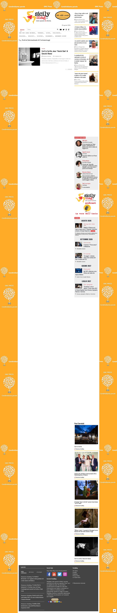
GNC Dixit (84, 140)
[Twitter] (63, 29)
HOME (20, 33)
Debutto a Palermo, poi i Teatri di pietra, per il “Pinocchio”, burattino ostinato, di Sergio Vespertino (86, 229)
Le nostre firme (76, 577)
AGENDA (27, 33)
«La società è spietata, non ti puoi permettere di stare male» (81, 43)
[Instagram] (66, 29)
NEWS (23, 33)
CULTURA (48, 33)
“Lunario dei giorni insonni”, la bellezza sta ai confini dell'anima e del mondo (81, 75)
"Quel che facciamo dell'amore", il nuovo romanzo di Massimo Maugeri (81, 68)
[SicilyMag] (37, 23)
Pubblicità (75, 574)
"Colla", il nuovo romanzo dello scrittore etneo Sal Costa (81, 21)
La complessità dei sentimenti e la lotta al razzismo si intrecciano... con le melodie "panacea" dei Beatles (81, 59)
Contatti (75, 572)
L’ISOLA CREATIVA (56, 33)
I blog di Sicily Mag (80, 138)
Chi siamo (75, 570)
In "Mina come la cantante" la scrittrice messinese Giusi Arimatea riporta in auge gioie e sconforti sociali (81, 34)
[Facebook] (68, 29)
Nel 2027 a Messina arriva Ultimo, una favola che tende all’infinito (85, 273)
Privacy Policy (76, 575)
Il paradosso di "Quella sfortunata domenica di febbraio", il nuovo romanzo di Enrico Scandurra (81, 50)
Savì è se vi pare (86, 183)
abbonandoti (67, 593)
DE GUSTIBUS (40, 36)
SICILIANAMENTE (49, 36)
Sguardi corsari (86, 152)
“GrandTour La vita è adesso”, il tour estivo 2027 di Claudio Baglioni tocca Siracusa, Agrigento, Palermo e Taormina (86, 289)
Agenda (77, 218)
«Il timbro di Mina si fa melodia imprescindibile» (80, 28)
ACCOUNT (64, 36)
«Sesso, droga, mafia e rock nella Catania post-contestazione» (81, 15)
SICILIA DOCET (31, 36)
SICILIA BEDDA (22, 36)
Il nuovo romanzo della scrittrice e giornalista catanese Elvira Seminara (81, 82)
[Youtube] (61, 29)
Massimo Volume (86, 172)
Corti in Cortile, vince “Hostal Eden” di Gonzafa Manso (55, 52)
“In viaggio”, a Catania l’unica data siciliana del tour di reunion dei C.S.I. (85, 257)
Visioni (43, 48)
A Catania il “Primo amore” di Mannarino (90, 245)
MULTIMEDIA (32, 33)
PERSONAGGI (40, 33)
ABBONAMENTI (58, 36)
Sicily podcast (85, 161)
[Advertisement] (86, 111)
